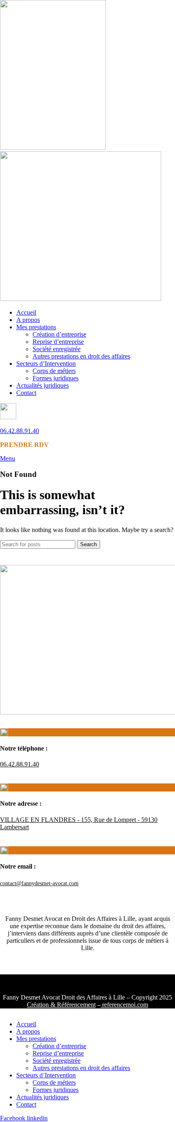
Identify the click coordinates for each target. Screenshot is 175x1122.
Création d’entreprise (59, 334)
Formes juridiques (56, 378)
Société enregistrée (57, 348)
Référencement (75, 1004)
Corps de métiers (54, 370)
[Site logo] (53, 147)
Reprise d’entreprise (58, 341)
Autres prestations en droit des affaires (81, 356)
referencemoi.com (124, 1004)
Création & (41, 1004)
